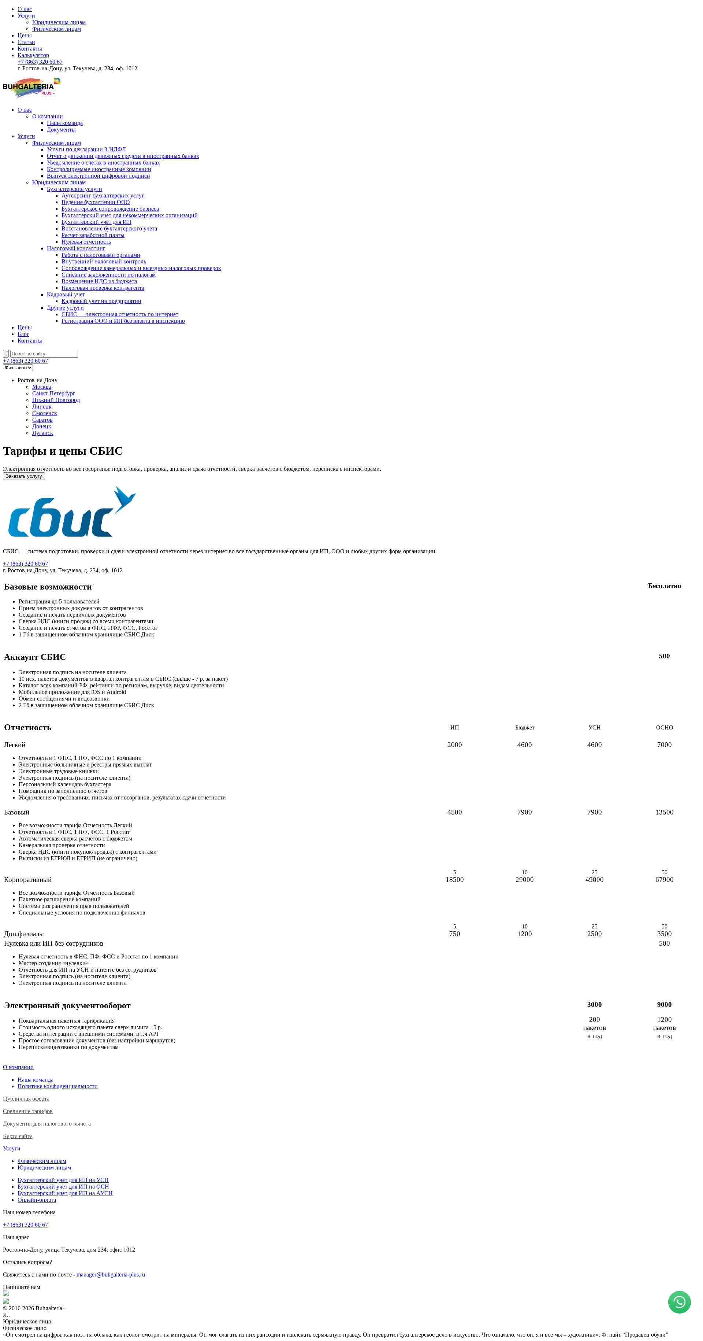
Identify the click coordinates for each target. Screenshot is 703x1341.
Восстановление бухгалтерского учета (109, 228)
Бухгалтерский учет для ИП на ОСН (63, 1186)
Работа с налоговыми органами (101, 255)
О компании (47, 116)
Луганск (42, 433)
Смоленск (44, 413)
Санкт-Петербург (53, 393)
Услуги (26, 15)
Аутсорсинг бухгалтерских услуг (103, 195)
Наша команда (65, 123)
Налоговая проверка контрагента (103, 288)
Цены (25, 35)
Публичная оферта (26, 1099)
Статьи (26, 42)
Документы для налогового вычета (47, 1123)
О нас (25, 9)
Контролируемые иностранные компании (99, 169)
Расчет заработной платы (93, 235)
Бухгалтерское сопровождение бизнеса (110, 209)
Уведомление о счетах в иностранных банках (103, 162)
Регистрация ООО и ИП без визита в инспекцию (123, 321)
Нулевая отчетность (86, 242)
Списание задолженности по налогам (109, 274)
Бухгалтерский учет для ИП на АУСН (65, 1193)
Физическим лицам (56, 29)
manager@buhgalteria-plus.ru (111, 1274)
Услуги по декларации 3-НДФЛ (86, 149)
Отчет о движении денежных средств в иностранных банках (123, 156)
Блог (23, 334)
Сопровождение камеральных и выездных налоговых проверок (141, 268)
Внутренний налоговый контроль (104, 261)
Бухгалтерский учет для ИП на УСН (63, 1180)
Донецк (41, 426)
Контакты (30, 48)
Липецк (42, 406)
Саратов (42, 420)
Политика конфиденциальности (58, 1086)
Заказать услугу (24, 476)
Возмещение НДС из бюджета (99, 281)
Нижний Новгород (56, 400)
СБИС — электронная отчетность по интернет (120, 314)
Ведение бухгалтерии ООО (96, 202)
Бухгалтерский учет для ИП (96, 222)
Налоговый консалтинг (76, 248)
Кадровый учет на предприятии (101, 301)
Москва (41, 387)
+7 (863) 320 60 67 (40, 62)
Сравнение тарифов (28, 1111)
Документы (61, 129)
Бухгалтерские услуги (74, 189)
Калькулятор (33, 55)
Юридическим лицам (59, 22)
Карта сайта (18, 1136)
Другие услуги (65, 307)
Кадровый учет (66, 294)
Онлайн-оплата (37, 1200)
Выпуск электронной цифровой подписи (98, 176)
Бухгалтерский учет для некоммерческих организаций (130, 215)
